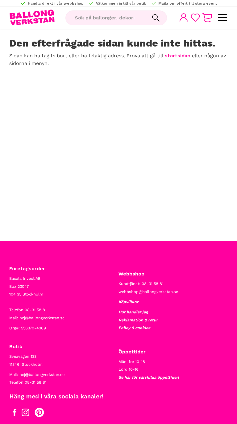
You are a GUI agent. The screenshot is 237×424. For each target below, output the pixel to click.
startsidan (177, 56)
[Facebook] (14, 414)
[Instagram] (25, 414)
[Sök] (156, 17)
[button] (222, 17)
